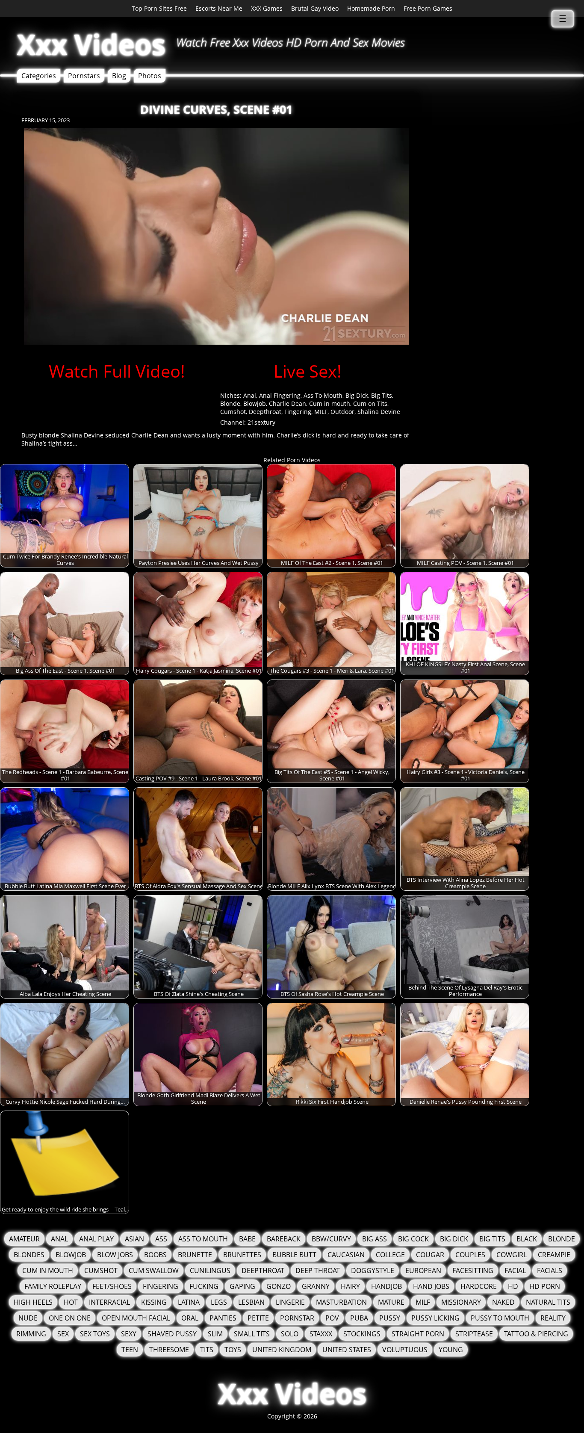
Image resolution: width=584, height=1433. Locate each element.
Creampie (554, 1254)
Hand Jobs (431, 1286)
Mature (391, 1302)
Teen (129, 1349)
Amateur (24, 1239)
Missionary (461, 1302)
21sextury (261, 422)
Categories (38, 75)
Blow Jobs (115, 1254)
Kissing (154, 1302)
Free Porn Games (428, 8)
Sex (63, 1333)
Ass (161, 1239)
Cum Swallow (154, 1270)
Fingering (297, 412)
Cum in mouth (329, 403)
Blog (119, 75)
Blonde (230, 403)
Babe (247, 1239)
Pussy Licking (435, 1318)
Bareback (284, 1239)
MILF (320, 412)
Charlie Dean (287, 403)
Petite (258, 1318)
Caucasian (346, 1254)
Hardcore (478, 1286)
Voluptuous (405, 1349)
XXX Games (267, 8)
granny (316, 1286)
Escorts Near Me (218, 8)
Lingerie (290, 1302)
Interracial (109, 1302)
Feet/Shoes (112, 1286)
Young (451, 1349)
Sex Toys (95, 1333)
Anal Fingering (280, 395)
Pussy (389, 1318)
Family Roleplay (52, 1286)
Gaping (242, 1286)
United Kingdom (281, 1349)
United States (346, 1349)
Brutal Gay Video (315, 8)
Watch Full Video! (117, 371)
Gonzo (278, 1286)
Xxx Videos (91, 44)
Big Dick (356, 395)
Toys (232, 1349)
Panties (222, 1318)
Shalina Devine (378, 412)
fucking (203, 1286)
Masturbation (341, 1302)
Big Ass (374, 1239)
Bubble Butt (294, 1254)
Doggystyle (372, 1270)
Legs (219, 1302)
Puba (359, 1318)
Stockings (361, 1333)
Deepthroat (265, 412)
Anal (249, 395)
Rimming (31, 1333)
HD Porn (544, 1286)
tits (206, 1349)
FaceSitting (472, 1270)
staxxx (321, 1333)
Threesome (169, 1349)
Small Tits (252, 1333)
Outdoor (342, 412)
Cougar (430, 1254)
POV (332, 1318)
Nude (28, 1318)
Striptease (474, 1333)
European (423, 1270)
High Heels (33, 1302)
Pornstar (297, 1318)
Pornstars (84, 75)
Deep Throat (317, 1270)
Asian (134, 1239)
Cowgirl (511, 1254)
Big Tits (381, 395)
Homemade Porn (371, 8)
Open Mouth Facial (136, 1318)
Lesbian (251, 1302)
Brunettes (242, 1254)
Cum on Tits (370, 403)
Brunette (195, 1254)
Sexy (128, 1333)
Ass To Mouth (323, 395)
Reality (553, 1318)
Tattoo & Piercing (536, 1333)
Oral (189, 1318)
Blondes (29, 1254)
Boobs (155, 1254)
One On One (70, 1318)
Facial (515, 1270)
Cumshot (233, 412)
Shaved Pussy (172, 1333)
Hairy (350, 1286)
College (390, 1254)
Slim (215, 1333)
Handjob (386, 1286)
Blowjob (254, 403)
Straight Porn (418, 1333)
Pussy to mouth (500, 1318)
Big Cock (413, 1239)
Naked (503, 1302)
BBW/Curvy (331, 1239)
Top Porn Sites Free (159, 8)
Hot (71, 1302)
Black (526, 1239)
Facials (549, 1270)
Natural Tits (548, 1302)
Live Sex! (308, 371)
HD (513, 1286)
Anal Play (96, 1239)
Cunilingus (210, 1270)
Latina (189, 1302)
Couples (470, 1254)
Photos (149, 75)
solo (289, 1333)
